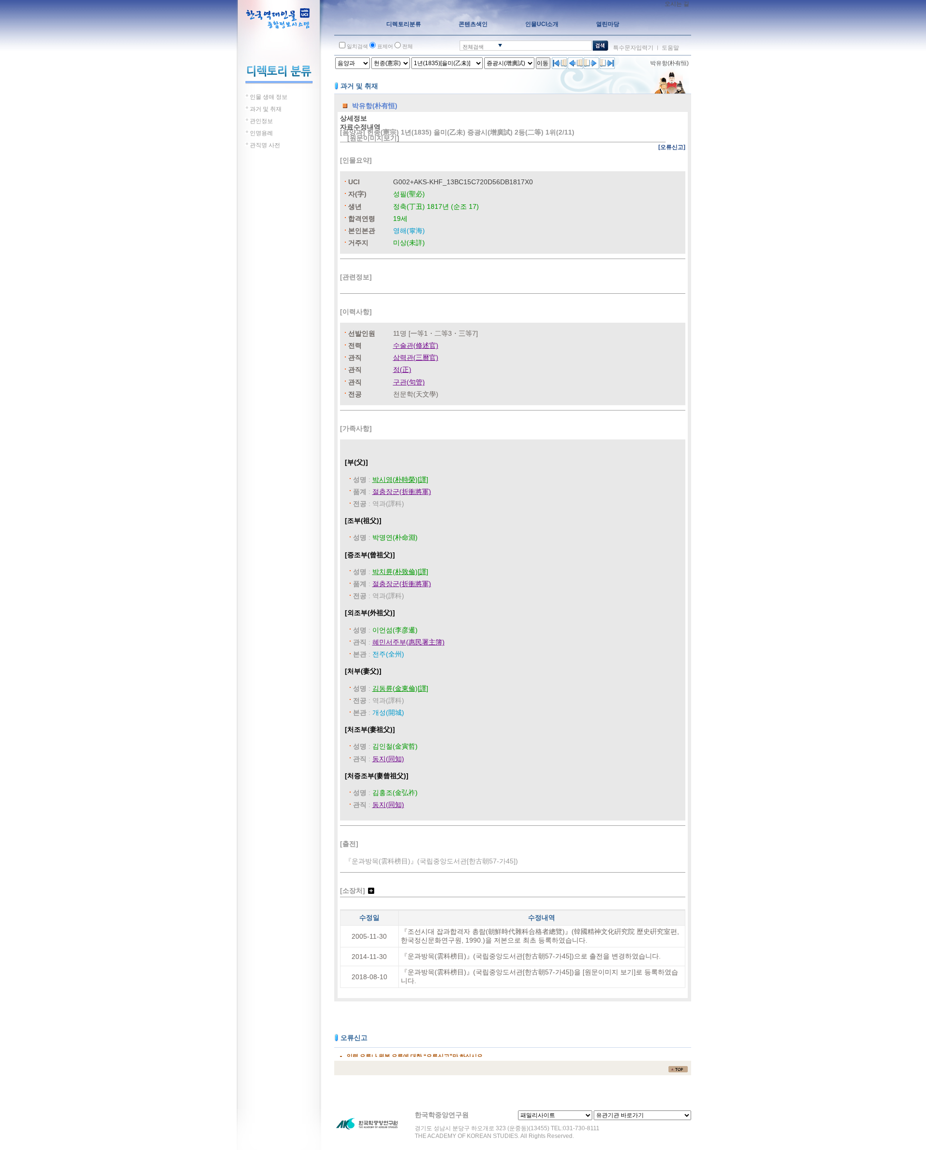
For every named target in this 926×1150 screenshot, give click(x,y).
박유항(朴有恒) (669, 63)
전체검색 (473, 47)
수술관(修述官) (415, 345)
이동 (542, 63)
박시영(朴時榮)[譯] (400, 479)
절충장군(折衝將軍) (401, 491)
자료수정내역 (360, 127)
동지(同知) (388, 759)
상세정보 (353, 118)
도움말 (670, 47)
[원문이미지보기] (373, 138)
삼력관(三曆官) (415, 357)
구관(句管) (409, 382)
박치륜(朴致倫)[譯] (400, 571)
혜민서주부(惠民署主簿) (408, 642)
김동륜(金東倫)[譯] (400, 688)
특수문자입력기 (633, 47)
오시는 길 (677, 3)
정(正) (402, 369)
